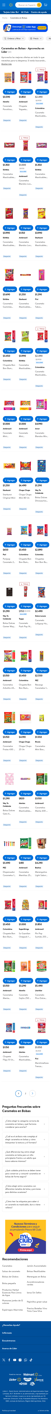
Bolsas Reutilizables (36, 1271)
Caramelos (7, 1265)
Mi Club (25, 12)
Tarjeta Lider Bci (11, 12)
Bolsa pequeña (9, 1283)
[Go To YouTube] (14, 1360)
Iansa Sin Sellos (34, 1292)
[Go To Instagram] (20, 1360)
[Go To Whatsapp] (25, 1360)
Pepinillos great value (37, 1301)
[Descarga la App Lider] (25, 28)
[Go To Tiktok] (31, 1360)
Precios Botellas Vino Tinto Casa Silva (37, 1309)
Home (4, 18)
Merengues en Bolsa (36, 1276)
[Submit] (39, 5)
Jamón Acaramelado (36, 1265)
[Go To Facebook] (9, 1360)
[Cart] (46, 5)
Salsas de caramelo (11, 1271)
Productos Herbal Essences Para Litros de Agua (11, 1292)
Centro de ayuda (39, 12)
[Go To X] (3, 1360)
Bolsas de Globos (10, 1276)
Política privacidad (9, 1410)
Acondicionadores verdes (35, 1283)
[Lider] (25, 1237)
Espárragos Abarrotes (12, 1309)
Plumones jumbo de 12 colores (12, 1302)
